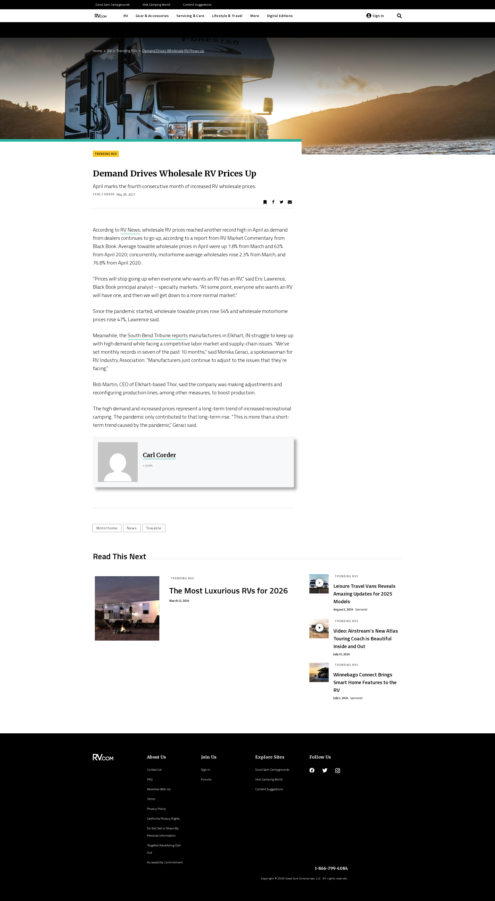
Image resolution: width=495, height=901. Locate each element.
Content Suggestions (269, 789)
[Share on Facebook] (273, 202)
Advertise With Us (158, 789)
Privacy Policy (156, 808)
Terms (151, 798)
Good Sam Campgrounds (272, 769)
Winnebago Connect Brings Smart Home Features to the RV (365, 682)
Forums (206, 779)
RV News (130, 230)
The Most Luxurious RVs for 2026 (228, 590)
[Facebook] (312, 770)
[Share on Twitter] (281, 202)
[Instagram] (337, 771)
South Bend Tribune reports (158, 335)
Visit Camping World (269, 779)
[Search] (399, 15)
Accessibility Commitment (165, 862)
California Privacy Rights (163, 818)
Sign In (205, 769)
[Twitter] (324, 770)
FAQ (150, 779)
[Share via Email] (290, 202)
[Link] (100, 15)
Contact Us (154, 769)
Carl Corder (103, 194)
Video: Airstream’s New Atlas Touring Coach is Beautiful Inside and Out (365, 638)
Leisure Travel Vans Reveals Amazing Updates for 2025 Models (364, 593)
